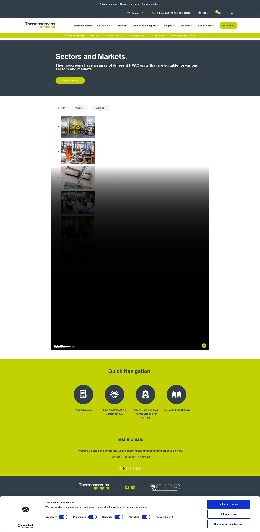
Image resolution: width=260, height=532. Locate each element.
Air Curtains (103, 25)
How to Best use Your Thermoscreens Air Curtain (145, 413)
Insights (168, 25)
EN (204, 13)
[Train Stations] (78, 303)
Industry (158, 35)
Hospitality (114, 35)
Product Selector (83, 25)
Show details (163, 517)
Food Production (183, 35)
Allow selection (229, 514)
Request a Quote (70, 80)
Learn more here (151, 4)
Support (136, 13)
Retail (95, 35)
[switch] (92, 517)
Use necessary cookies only (228, 524)
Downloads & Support (144, 25)
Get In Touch (204, 25)
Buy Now (228, 25)
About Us (185, 25)
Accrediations (83, 410)
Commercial (137, 35)
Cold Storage (74, 35)
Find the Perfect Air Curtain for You (114, 412)
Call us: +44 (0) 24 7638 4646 (173, 13)
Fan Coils (123, 25)
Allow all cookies (229, 504)
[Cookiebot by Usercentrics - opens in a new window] (25, 526)
